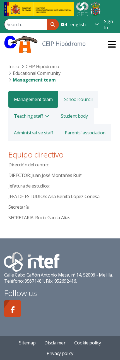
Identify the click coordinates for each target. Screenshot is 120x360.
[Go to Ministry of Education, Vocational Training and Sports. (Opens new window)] (39, 9)
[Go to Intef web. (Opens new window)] (31, 261)
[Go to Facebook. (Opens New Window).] (12, 308)
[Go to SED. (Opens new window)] (82, 9)
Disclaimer (54, 343)
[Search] (53, 24)
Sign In (108, 24)
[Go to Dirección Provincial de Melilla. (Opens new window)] (95, 9)
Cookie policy (87, 343)
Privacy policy (60, 353)
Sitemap (27, 343)
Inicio (13, 66)
